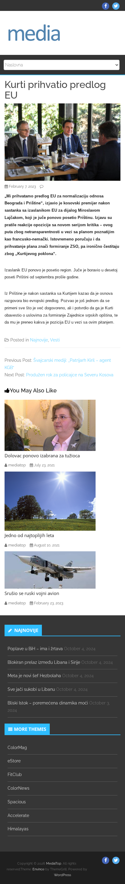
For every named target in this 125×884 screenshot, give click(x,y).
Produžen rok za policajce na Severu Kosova (69, 374)
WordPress (62, 875)
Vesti (55, 340)
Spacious (17, 801)
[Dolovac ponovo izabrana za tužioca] (50, 424)
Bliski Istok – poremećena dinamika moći (48, 703)
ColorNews (18, 788)
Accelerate (18, 815)
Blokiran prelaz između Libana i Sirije (44, 662)
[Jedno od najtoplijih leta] (50, 500)
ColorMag (17, 747)
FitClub (15, 774)
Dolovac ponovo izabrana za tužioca (42, 455)
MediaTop (53, 864)
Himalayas (18, 828)
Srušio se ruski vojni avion (32, 593)
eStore (14, 760)
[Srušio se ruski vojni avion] (50, 569)
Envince (38, 869)
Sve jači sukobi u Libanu (31, 689)
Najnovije (39, 340)
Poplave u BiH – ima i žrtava (35, 648)
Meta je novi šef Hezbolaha (34, 675)
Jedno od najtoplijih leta (29, 535)
